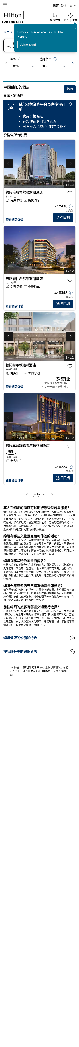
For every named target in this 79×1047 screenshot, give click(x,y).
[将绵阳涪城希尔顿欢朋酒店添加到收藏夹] (70, 193)
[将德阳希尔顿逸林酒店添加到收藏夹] (70, 366)
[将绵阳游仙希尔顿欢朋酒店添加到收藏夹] (70, 280)
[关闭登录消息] (74, 27)
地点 (6, 32)
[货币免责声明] (54, 59)
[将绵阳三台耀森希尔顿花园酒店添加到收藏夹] (70, 446)
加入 (66, 20)
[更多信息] (70, 206)
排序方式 (15, 59)
